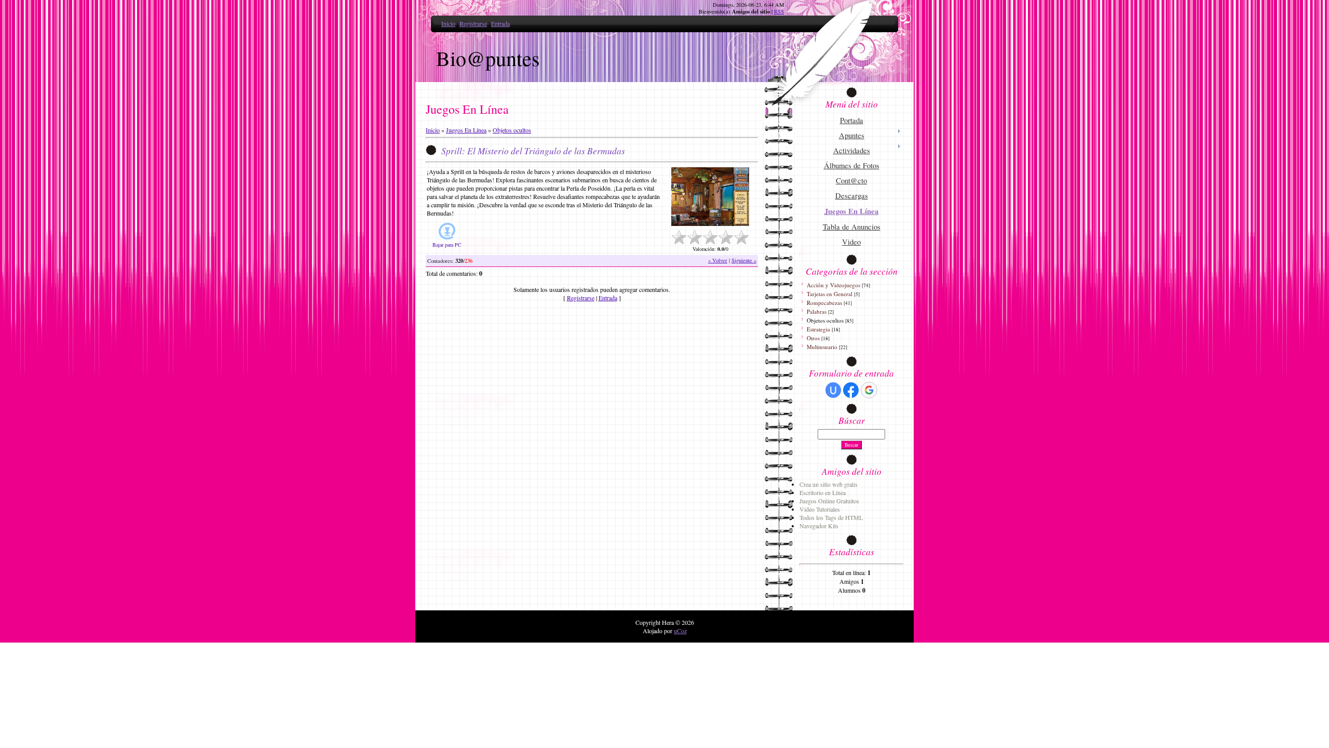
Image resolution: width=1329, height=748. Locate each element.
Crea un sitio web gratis (828, 484)
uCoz (680, 630)
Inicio (448, 23)
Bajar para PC (447, 244)
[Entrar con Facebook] (851, 390)
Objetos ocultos (512, 130)
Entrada (500, 23)
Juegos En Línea (466, 130)
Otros (813, 338)
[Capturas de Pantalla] (710, 196)
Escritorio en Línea (822, 492)
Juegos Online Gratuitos (829, 501)
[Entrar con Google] (869, 390)
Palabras (816, 311)
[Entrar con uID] (833, 390)
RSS (779, 11)
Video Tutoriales (819, 509)
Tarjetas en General (829, 294)
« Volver (717, 260)
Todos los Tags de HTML (831, 517)
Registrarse (473, 23)
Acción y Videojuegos (833, 285)
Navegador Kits (818, 526)
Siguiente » (743, 260)
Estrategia (818, 329)
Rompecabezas (824, 302)
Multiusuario (822, 347)
